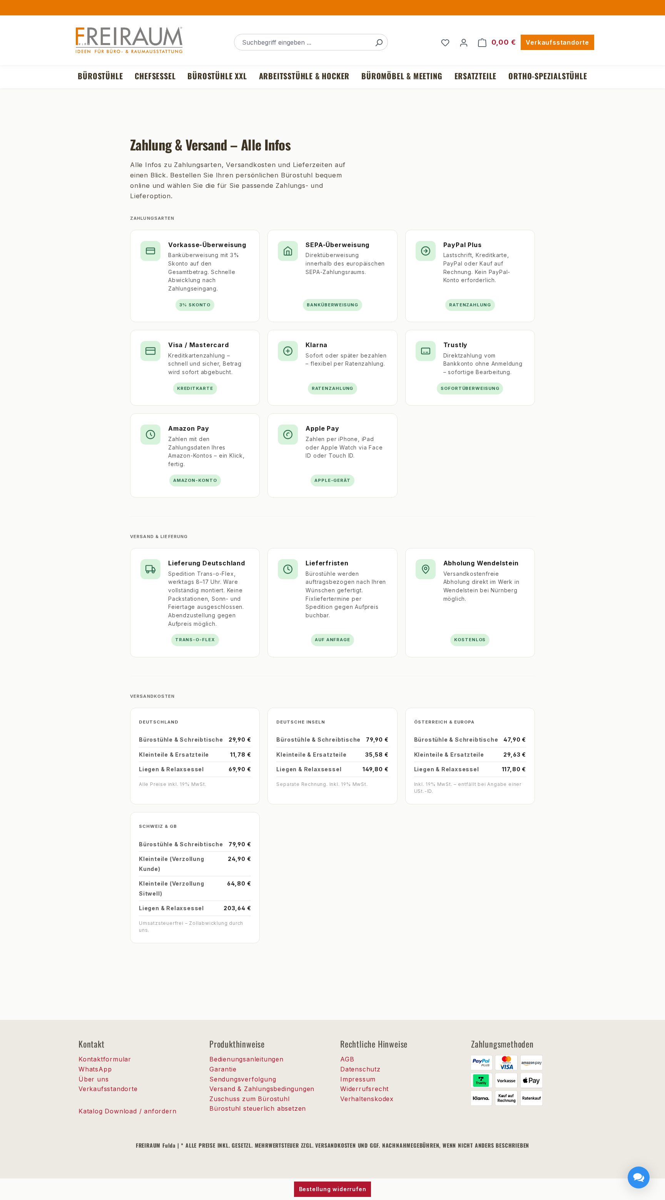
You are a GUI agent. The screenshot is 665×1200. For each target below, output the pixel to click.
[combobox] (302, 42)
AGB (347, 1059)
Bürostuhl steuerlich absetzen (257, 1108)
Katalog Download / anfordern (127, 1111)
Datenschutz (360, 1069)
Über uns (94, 1079)
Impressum (358, 1079)
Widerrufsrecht (364, 1089)
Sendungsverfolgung (242, 1079)
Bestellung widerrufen (332, 1189)
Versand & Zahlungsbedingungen (261, 1089)
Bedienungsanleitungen (246, 1059)
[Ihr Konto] (463, 42)
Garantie (222, 1069)
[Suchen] (379, 42)
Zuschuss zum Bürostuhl (249, 1099)
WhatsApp (95, 1069)
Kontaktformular (105, 1059)
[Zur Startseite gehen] (128, 41)
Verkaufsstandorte (557, 42)
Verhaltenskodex (367, 1099)
